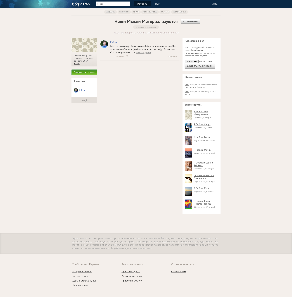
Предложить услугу (132, 280)
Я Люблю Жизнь (202, 149)
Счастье (165, 12)
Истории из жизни (82, 271)
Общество (110, 12)
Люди (157, 3)
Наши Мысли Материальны (201, 113)
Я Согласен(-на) (190, 21)
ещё (84, 100)
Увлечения (124, 12)
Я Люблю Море (202, 188)
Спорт (136, 12)
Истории (142, 3)
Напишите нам (80, 285)
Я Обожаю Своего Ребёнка (203, 164)
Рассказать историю (132, 276)
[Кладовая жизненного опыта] (81, 4)
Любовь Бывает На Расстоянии (204, 177)
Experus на (178, 271)
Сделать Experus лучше (84, 280)
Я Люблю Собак (202, 137)
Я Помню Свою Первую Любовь (202, 202)
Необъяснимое (150, 12)
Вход (214, 3)
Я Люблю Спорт (202, 124)
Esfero (77, 63)
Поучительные (179, 12)
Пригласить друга (131, 271)
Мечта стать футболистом (126, 45)
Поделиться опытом (84, 72)
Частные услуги (80, 276)
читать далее (143, 52)
